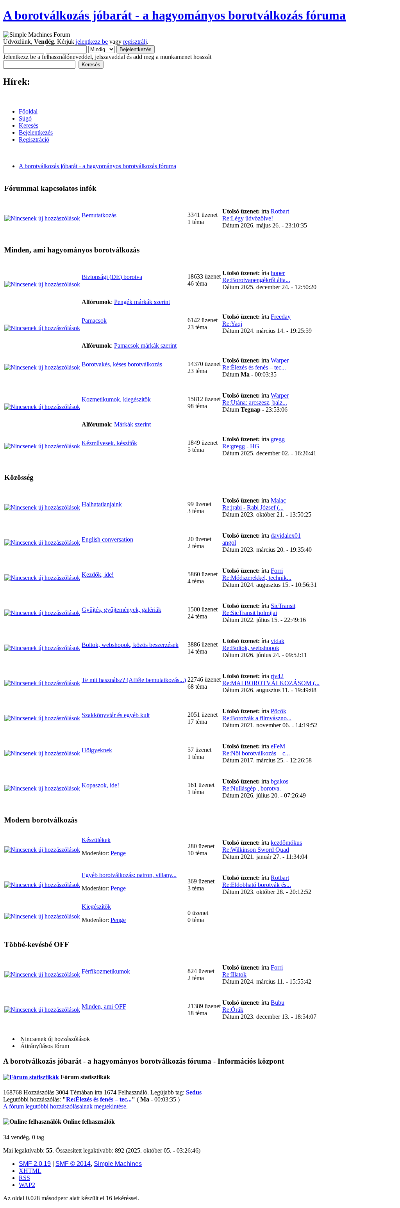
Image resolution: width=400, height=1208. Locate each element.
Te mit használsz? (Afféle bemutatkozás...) (134, 680)
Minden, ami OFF (104, 1006)
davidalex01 (286, 535)
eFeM (278, 746)
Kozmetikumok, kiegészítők (116, 399)
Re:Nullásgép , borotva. (251, 788)
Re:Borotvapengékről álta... (256, 280)
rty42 (277, 676)
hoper (278, 273)
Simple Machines (118, 1163)
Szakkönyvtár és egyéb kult (116, 715)
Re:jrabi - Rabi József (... (253, 507)
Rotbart (280, 211)
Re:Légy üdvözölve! (247, 218)
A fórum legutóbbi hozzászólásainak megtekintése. (65, 1106)
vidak (277, 641)
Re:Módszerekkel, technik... (256, 577)
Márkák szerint (132, 424)
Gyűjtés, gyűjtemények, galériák (121, 609)
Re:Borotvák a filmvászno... (256, 718)
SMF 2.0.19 (35, 1163)
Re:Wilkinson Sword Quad (255, 849)
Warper (280, 360)
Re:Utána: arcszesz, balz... (254, 402)
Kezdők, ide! (98, 574)
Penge (118, 853)
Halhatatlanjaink (102, 504)
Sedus (194, 1092)
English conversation (107, 539)
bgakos (279, 781)
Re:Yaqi (232, 323)
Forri (277, 570)
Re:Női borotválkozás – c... (256, 753)
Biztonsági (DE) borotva (112, 277)
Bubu (277, 1002)
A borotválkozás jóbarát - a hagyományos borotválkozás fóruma (174, 15)
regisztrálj (135, 41)
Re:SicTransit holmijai (249, 612)
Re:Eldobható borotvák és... (256, 884)
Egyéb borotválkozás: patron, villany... (129, 875)
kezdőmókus (286, 842)
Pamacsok (94, 320)
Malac (278, 500)
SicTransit (283, 605)
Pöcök (278, 711)
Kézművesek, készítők (109, 443)
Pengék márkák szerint (142, 301)
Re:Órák (232, 1009)
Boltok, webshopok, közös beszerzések (130, 644)
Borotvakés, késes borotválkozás (122, 364)
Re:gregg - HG (240, 446)
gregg (278, 439)
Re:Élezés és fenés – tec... (254, 367)
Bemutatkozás (99, 215)
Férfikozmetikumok (106, 971)
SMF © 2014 (73, 1163)
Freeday (281, 316)
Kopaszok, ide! (100, 785)
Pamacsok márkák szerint (145, 345)
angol (229, 542)
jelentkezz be (92, 41)
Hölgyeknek (97, 750)
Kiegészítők (96, 906)
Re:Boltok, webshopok (250, 648)
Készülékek (96, 840)
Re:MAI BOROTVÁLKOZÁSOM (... (271, 683)
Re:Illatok (234, 974)
